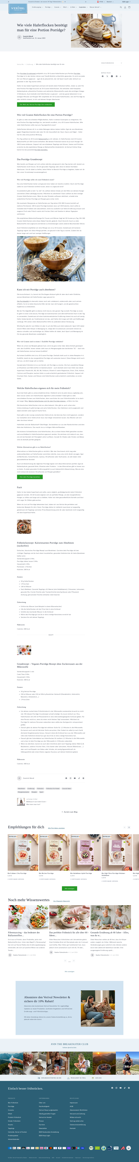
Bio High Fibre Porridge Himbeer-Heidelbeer (114, 874)
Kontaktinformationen (67, 1157)
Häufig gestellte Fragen (47, 1113)
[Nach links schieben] (125, 827)
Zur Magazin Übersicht (61, 901)
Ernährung (30, 64)
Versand (58, 1157)
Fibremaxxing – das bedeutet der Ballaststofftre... (24, 934)
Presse (41, 1121)
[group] (11, 1063)
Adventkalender (13, 1139)
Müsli (10, 1113)
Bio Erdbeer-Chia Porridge (17, 873)
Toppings (11, 1128)
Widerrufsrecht (75, 1117)
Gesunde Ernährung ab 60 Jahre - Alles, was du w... (109, 934)
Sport (41, 792)
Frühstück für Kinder (52, 788)
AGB (71, 1106)
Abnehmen (21, 788)
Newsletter (43, 1128)
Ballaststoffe (43, 139)
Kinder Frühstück (14, 1121)
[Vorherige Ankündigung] (9, 2)
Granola (11, 1110)
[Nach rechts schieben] (129, 827)
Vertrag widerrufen (77, 1121)
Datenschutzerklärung (78, 1124)
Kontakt (73, 1128)
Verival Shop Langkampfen (48, 1110)
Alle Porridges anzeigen (56, 828)
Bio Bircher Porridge (46, 873)
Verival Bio (20, 64)
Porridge (77, 73)
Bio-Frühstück (13, 1103)
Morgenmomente (23, 792)
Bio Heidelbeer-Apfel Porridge (81, 873)
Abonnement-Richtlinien (78, 1110)
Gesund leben (66, 788)
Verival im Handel (45, 1117)
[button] (37, 7)
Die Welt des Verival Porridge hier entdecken (36, 104)
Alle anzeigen (69, 888)
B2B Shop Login (44, 1135)
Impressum (74, 1103)
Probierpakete (13, 1135)
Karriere (42, 1124)
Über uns (42, 1103)
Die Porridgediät (23, 301)
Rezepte (34, 792)
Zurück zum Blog (70, 812)
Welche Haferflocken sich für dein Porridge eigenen (47, 401)
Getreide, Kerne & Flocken (17, 1132)
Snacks (10, 1124)
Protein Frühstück (14, 1117)
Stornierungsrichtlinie (88, 1157)
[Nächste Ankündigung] (85, 2)
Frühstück (40, 788)
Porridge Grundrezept (28, 73)
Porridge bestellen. (41, 150)
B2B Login (125, 2)
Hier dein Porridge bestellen (30, 477)
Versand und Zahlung (77, 1113)
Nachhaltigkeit (44, 1106)
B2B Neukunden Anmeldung (49, 1132)
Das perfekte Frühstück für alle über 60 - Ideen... (69, 934)
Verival (14, 1157)
